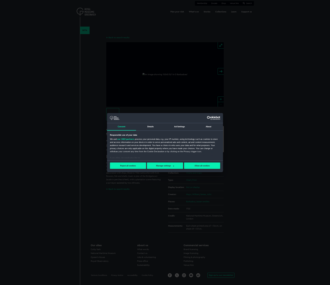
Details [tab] (150, 126)
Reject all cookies (128, 166)
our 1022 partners (125, 139)
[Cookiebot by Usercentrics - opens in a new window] (209, 118)
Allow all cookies (202, 166)
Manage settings (163, 166)
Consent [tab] (121, 126)
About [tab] (208, 126)
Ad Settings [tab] (179, 126)
